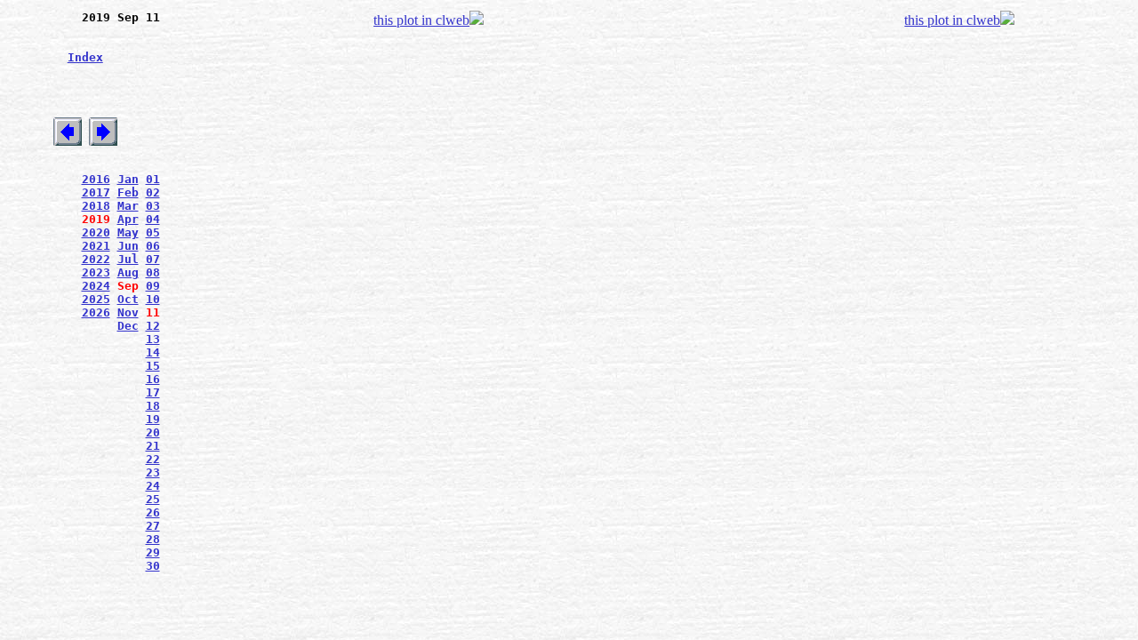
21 (153, 445)
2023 (96, 272)
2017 (96, 192)
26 (153, 512)
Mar (128, 205)
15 (153, 365)
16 (153, 379)
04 (153, 219)
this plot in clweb (421, 20)
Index (85, 57)
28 (153, 539)
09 (153, 285)
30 (153, 565)
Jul (128, 259)
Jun (128, 245)
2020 (96, 232)
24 (153, 485)
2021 (96, 245)
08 (153, 272)
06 (153, 245)
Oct (128, 299)
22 (153, 459)
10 (153, 299)
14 (153, 352)
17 (153, 392)
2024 (96, 285)
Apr (128, 219)
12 (153, 325)
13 (153, 339)
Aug (128, 272)
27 (153, 525)
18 (153, 405)
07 (153, 259)
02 (153, 192)
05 (153, 232)
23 (153, 472)
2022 (96, 259)
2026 (96, 312)
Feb (128, 192)
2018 (96, 205)
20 (153, 432)
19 (153, 419)
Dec (128, 325)
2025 (96, 299)
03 (153, 205)
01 (153, 179)
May (128, 232)
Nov (128, 312)
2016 (96, 179)
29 (153, 552)
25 (153, 499)
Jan (128, 179)
